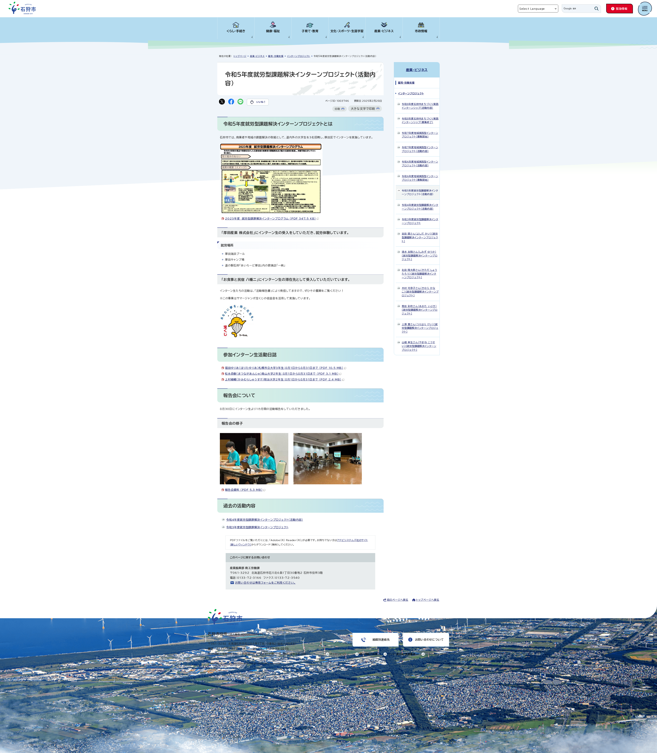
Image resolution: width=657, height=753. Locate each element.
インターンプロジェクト (298, 56)
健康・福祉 (273, 31)
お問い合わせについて (429, 639)
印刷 (337, 109)
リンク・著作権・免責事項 (401, 654)
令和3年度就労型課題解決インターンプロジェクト (257, 527)
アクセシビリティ (339, 654)
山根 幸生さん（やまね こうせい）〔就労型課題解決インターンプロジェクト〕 (419, 346)
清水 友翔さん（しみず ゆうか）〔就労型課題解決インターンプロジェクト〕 (419, 255)
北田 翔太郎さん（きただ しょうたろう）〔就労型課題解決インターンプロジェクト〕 (419, 274)
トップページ (240, 56)
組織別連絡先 (381, 639)
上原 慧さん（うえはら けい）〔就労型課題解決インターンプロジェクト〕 (420, 328)
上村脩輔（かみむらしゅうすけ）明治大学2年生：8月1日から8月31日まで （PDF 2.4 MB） (283, 379)
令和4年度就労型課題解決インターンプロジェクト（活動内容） (264, 519)
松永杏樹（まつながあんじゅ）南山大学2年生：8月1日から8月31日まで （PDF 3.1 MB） (281, 373)
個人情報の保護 (368, 654)
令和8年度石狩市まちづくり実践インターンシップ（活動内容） (420, 106)
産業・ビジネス (384, 31)
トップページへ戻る (427, 600)
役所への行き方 (286, 644)
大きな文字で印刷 (363, 108)
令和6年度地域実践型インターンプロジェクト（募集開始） (420, 178)
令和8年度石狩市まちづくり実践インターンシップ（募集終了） (420, 120)
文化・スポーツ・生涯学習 (347, 31)
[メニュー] (645, 9)
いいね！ (261, 102)
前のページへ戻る (397, 600)
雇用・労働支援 (276, 56)
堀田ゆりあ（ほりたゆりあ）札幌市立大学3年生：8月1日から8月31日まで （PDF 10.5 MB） (284, 367)
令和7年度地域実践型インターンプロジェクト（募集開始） (420, 135)
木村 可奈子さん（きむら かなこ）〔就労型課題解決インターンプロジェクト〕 (420, 292)
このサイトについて (436, 654)
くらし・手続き (236, 31)
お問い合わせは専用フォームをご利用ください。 (265, 582)
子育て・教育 (310, 31)
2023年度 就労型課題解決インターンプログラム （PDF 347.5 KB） (270, 218)
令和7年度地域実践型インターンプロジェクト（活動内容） (420, 149)
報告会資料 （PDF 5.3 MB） (243, 489)
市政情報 (421, 31)
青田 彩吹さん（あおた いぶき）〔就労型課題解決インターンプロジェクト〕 (419, 310)
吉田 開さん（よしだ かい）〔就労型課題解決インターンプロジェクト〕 (420, 237)
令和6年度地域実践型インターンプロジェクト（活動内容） (420, 163)
